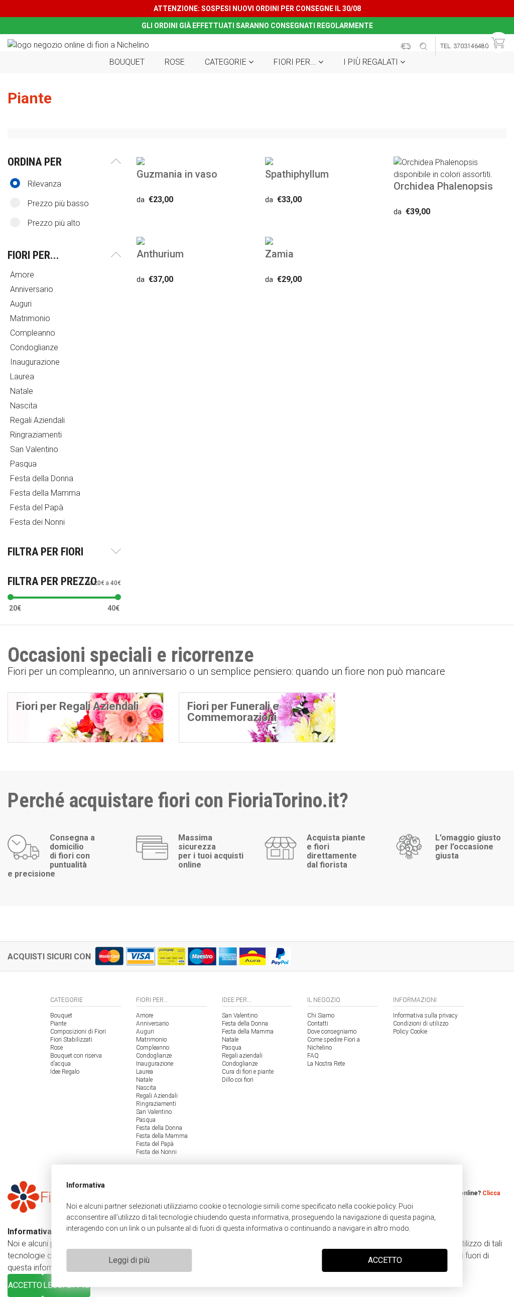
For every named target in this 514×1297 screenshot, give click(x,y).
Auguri (145, 1031)
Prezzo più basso (58, 203)
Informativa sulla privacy (425, 1015)
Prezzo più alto (54, 223)
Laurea (144, 1071)
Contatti (317, 1023)
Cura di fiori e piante (248, 1071)
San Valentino (154, 1111)
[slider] (11, 597)
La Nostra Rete (326, 1063)
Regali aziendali (242, 1055)
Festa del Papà (155, 1143)
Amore (144, 1015)
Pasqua (146, 1119)
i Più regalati (371, 62)
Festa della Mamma (162, 1135)
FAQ (313, 1055)
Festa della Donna (159, 1127)
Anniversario (152, 1023)
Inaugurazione (154, 1063)
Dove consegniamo (331, 1031)
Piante (58, 1023)
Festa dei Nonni (156, 1152)
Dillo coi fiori (237, 1079)
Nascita (146, 1087)
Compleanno (152, 1047)
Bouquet (127, 62)
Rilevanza (44, 184)
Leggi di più (129, 1260)
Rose (175, 62)
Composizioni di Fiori (78, 1031)
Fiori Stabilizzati (71, 1039)
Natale (144, 1079)
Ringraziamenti (156, 1103)
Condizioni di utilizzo (420, 1023)
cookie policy (375, 1206)
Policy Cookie (410, 1031)
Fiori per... (296, 62)
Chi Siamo (320, 1015)
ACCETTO (385, 1260)
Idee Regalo (64, 1071)
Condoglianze (154, 1055)
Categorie (226, 62)
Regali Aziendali (157, 1095)
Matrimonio (151, 1039)
